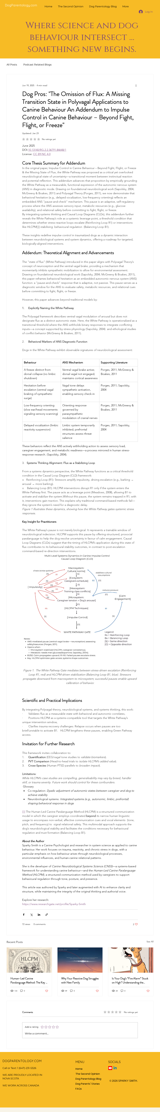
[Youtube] (110, 1068)
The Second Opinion (87, 1074)
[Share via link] (46, 914)
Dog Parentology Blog (88, 1079)
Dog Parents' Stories (87, 1084)
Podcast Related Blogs (37, 64)
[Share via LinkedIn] (39, 914)
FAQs (78, 1089)
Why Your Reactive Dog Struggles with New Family (80, 980)
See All (150, 941)
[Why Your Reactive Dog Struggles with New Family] (80, 960)
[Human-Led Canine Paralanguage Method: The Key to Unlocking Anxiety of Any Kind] (29, 960)
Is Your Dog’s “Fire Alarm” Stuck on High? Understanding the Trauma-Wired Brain (130, 980)
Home (78, 1069)
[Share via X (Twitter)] (31, 914)
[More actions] (136, 85)
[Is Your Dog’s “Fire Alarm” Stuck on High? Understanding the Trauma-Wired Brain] (130, 960)
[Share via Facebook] (23, 914)
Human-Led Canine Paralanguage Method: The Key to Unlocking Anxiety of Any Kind (29, 980)
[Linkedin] (115, 1068)
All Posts (12, 64)
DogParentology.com (21, 5)
